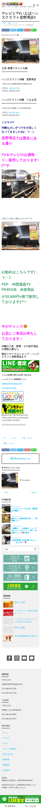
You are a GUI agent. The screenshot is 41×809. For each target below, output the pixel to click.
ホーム (5, 733)
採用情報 (6, 759)
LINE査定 (6, 770)
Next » (34, 492)
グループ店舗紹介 (10, 749)
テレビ (21, 35)
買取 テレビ (8, 443)
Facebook (6, 30)
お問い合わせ (8, 754)
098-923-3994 (13, 113)
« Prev (6, 492)
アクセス (6, 738)
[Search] (35, 549)
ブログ (5, 743)
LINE (34, 30)
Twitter (14, 30)
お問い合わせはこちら (21, 459)
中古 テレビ (27, 438)
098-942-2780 (14, 88)
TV (4, 438)
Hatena (21, 30)
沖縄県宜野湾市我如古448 (12, 384)
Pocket (28, 30)
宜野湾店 (11, 806)
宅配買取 (6, 765)
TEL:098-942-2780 (9, 388)
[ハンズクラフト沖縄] (13, 3)
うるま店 (31, 806)
